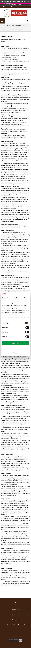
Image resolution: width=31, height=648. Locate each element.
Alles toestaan (15, 343)
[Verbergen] (29, 4)
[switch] (27, 327)
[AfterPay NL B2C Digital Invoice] (11, 640)
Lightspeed (19, 636)
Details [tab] (15, 297)
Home (9, 29)
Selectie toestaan (15, 348)
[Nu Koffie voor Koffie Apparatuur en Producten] (15, 13)
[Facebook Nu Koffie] (15, 602)
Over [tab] (25, 297)
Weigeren (15, 352)
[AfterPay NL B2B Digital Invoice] (16, 640)
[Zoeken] (28, 20)
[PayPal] (20, 640)
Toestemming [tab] (5, 297)
